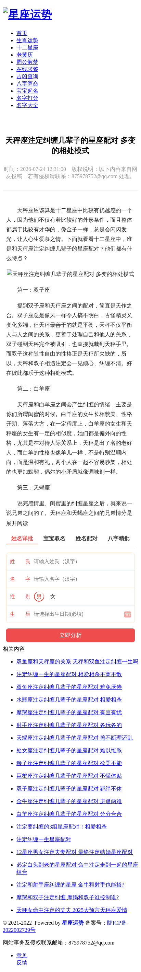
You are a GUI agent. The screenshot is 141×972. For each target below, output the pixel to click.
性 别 (20, 596)
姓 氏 (20, 561)
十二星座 (27, 47)
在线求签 (27, 69)
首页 (21, 33)
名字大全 (27, 105)
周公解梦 (27, 62)
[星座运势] (27, 14)
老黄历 (24, 55)
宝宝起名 (27, 91)
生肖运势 (27, 40)
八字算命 (27, 83)
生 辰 (20, 614)
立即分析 (70, 635)
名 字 (20, 579)
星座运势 (73, 923)
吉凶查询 (27, 76)
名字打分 (27, 98)
